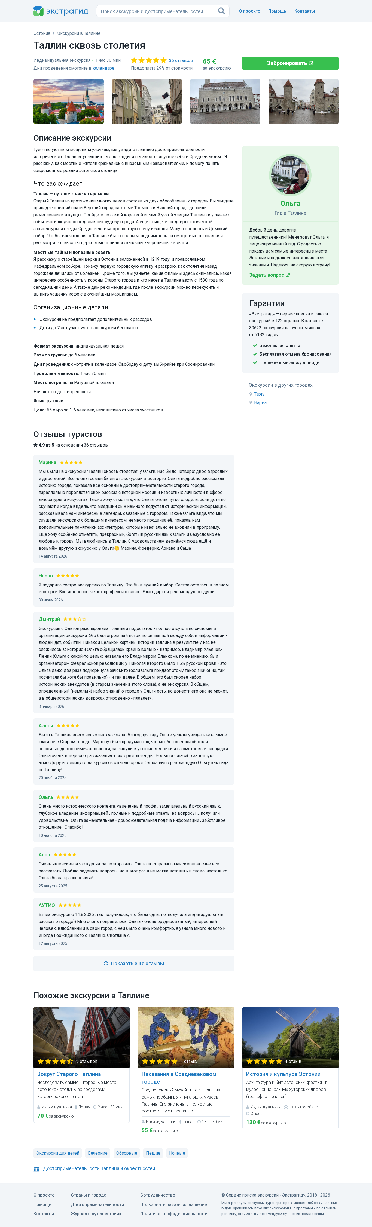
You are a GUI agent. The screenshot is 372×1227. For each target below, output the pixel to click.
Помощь (277, 11)
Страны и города (88, 1195)
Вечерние (98, 1153)
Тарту (259, 394)
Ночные (177, 1153)
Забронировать (287, 63)
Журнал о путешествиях (96, 1213)
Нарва (260, 402)
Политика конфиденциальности (174, 1213)
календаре (103, 68)
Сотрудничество (157, 1195)
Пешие (153, 1153)
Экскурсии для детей (57, 1153)
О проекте (249, 11)
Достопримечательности (97, 1204)
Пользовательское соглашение (173, 1204)
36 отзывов (181, 60)
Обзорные (126, 1153)
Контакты (304, 11)
